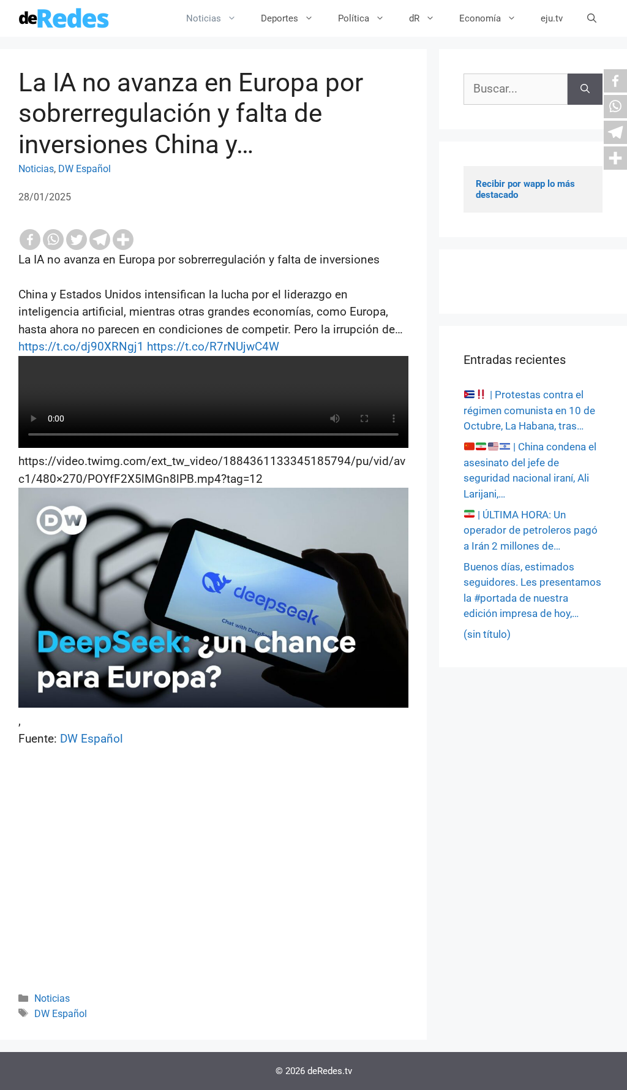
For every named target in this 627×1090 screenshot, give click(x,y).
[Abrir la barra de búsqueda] (592, 18)
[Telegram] (99, 239)
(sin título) (487, 634)
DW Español (84, 169)
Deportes (279, 18)
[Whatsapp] (53, 239)
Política (353, 18)
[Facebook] (30, 239)
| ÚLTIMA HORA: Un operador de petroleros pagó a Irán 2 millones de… (531, 530)
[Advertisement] (213, 886)
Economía (480, 18)
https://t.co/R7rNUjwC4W (213, 346)
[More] (123, 239)
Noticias (203, 18)
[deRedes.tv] (64, 18)
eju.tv (552, 18)
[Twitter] (76, 239)
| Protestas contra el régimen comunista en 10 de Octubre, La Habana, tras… (529, 410)
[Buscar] (585, 89)
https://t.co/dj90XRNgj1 (81, 346)
